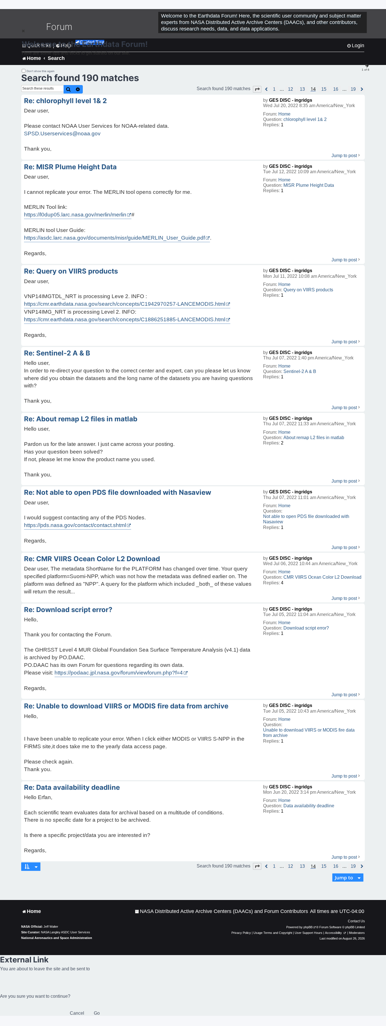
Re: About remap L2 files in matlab (80, 419)
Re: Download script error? (68, 610)
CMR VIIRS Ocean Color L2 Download (322, 577)
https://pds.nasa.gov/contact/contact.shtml (75, 525)
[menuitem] (221, 911)
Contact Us (356, 921)
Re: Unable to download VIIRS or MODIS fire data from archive (126, 706)
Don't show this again (41, 71)
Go (97, 1013)
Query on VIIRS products (308, 289)
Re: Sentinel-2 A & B (57, 353)
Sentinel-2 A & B (299, 371)
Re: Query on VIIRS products (71, 271)
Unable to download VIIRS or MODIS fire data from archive (309, 733)
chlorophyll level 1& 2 (305, 119)
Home (284, 114)
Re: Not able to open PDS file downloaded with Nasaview (117, 492)
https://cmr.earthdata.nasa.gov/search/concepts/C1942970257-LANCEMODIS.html (124, 304)
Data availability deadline (308, 805)
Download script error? (306, 628)
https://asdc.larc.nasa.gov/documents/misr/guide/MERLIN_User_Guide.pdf (114, 238)
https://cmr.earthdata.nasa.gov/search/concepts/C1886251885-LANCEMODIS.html (124, 319)
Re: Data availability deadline (72, 787)
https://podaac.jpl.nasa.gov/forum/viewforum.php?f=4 (119, 673)
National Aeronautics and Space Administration (56, 938)
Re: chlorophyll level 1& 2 (65, 101)
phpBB (308, 927)
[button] (257, 89)
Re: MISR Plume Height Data (70, 167)
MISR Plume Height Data (308, 185)
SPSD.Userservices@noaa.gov (62, 133)
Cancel (77, 1013)
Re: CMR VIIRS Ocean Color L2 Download (92, 559)
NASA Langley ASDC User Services (65, 932)
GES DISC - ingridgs (290, 100)
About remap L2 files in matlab (313, 437)
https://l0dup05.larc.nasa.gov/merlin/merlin (75, 215)
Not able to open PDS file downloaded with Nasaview (306, 519)
